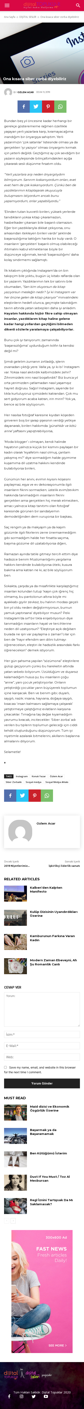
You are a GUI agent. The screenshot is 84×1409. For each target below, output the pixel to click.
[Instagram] (21, 1397)
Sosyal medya (33, 782)
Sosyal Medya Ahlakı (56, 782)
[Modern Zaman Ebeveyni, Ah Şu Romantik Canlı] (15, 966)
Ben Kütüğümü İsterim (48, 1153)
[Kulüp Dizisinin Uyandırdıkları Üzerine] (15, 918)
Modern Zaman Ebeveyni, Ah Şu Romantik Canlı (53, 962)
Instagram (22, 776)
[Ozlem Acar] (8, 92)
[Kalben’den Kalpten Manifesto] (15, 894)
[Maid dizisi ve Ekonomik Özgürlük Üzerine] (15, 1113)
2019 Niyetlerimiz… (17, 865)
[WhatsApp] (60, 106)
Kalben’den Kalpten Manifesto (46, 890)
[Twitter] (36, 106)
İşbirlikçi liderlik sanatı (64, 865)
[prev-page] (6, 1220)
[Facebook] (24, 106)
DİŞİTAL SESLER (27, 17)
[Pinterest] (48, 106)
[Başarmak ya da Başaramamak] (15, 1136)
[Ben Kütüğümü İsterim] (15, 1159)
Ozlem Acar (25, 92)
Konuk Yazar (39, 776)
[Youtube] (46, 1397)
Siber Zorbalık (14, 782)
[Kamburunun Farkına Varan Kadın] (15, 942)
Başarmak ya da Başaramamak (43, 1132)
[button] (78, 5)
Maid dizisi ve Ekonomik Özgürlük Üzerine (49, 1109)
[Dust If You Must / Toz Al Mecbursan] (15, 1183)
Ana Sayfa (9, 17)
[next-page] (13, 1220)
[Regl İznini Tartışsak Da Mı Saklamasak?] (15, 1206)
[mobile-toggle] (6, 5)
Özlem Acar (56, 776)
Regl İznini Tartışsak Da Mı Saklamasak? (51, 1202)
